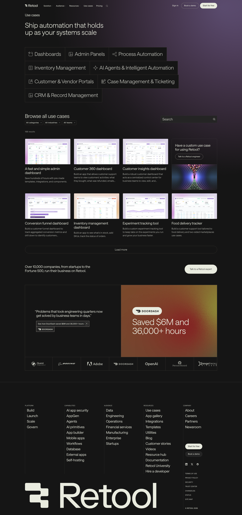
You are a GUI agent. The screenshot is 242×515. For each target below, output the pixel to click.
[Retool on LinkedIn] (186, 464)
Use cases (88, 6)
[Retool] (31, 5)
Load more (121, 249)
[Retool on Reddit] (198, 464)
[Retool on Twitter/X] (192, 464)
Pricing (99, 6)
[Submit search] (214, 119)
